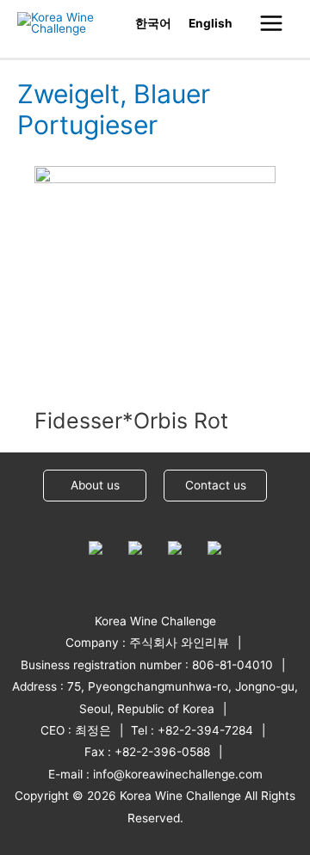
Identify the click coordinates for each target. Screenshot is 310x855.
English (210, 23)
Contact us (215, 485)
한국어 (153, 23)
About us (95, 485)
